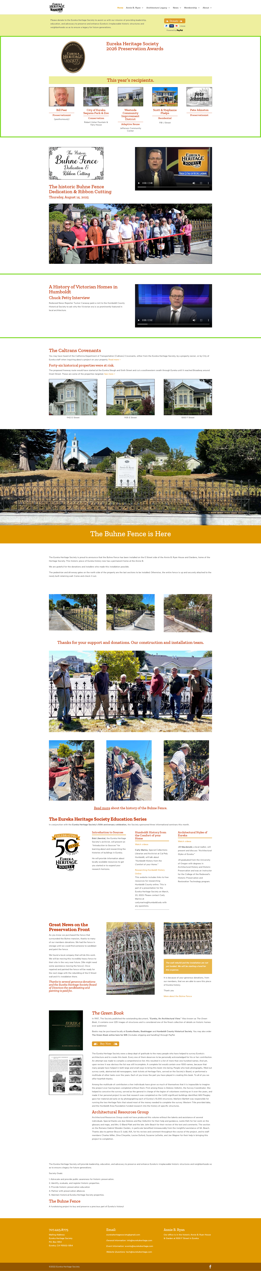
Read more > (114, 359)
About (206, 8)
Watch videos (141, 844)
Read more (102, 808)
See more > (109, 374)
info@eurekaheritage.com (139, 1240)
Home (120, 8)
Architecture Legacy (156, 8)
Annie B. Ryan (133, 8)
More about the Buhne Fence (178, 996)
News (176, 8)
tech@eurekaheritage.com (139, 1252)
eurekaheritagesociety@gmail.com (123, 1234)
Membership (190, 8)
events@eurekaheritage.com (139, 1246)
